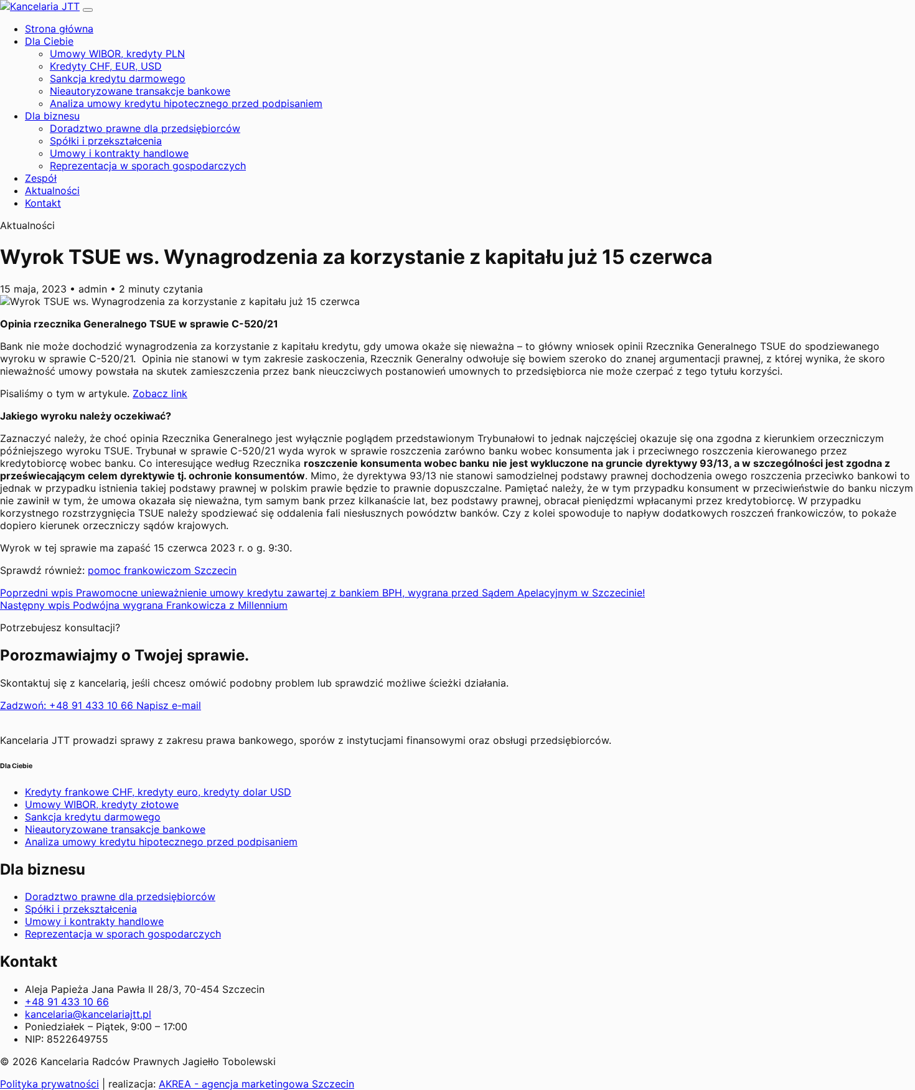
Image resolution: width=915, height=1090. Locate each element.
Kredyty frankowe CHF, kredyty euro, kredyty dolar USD (158, 792)
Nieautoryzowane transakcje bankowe (140, 91)
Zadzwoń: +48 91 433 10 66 (68, 705)
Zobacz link (160, 393)
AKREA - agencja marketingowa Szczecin (256, 1084)
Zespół (41, 178)
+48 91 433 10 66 (67, 1001)
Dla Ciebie (49, 41)
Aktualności (52, 190)
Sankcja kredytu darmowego (117, 78)
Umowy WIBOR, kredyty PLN (117, 53)
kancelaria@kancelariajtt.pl (88, 1014)
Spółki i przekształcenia (106, 140)
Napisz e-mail (168, 705)
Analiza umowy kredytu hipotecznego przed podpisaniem (186, 103)
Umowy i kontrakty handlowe (119, 153)
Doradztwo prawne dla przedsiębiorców (145, 128)
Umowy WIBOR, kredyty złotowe (102, 804)
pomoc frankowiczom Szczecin (162, 570)
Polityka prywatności (49, 1084)
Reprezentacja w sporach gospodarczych (148, 165)
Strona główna (59, 28)
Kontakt (43, 203)
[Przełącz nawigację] (88, 10)
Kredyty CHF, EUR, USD (106, 66)
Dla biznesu (52, 116)
